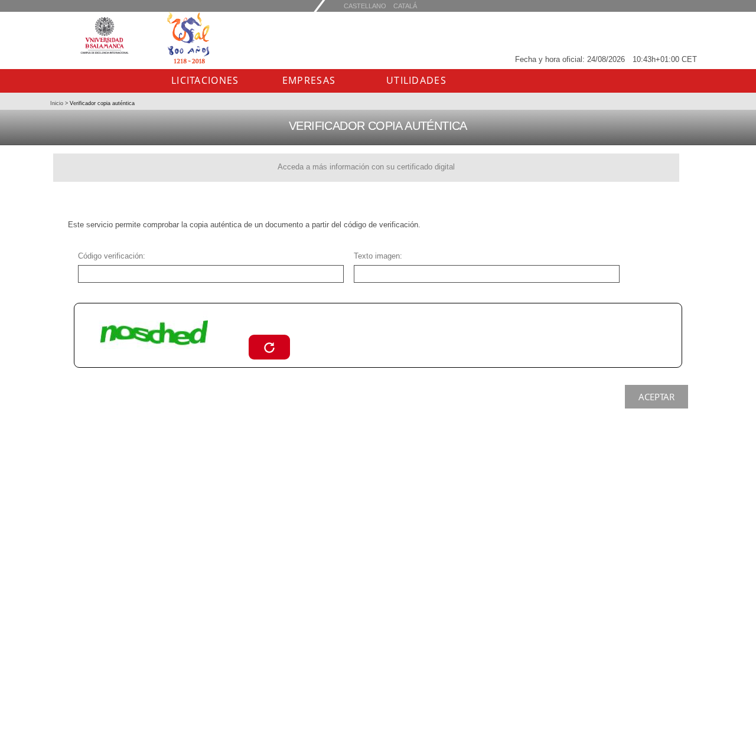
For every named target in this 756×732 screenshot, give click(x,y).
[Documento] (269, 347)
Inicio (57, 103)
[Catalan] (365, 5)
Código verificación (110, 255)
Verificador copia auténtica (101, 103)
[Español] (405, 5)
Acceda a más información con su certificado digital (366, 166)
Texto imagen (377, 255)
